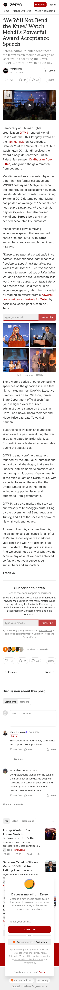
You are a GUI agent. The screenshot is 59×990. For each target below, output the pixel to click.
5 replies (18, 759)
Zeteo (44, 299)
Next (48, 672)
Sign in (52, 4)
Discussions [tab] (28, 821)
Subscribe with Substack (32, 942)
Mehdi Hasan (17, 732)
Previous (12, 672)
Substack (16, 986)
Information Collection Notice (28, 959)
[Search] (53, 821)
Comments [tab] (10, 701)
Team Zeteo (16, 69)
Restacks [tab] (24, 701)
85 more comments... (14, 804)
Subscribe (40, 4)
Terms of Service (20, 952)
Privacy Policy (39, 952)
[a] (29, 105)
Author (14, 736)
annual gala (17, 141)
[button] (6, 10)
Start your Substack (23, 980)
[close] (49, 880)
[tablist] (17, 701)
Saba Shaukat (17, 770)
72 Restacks (42, 649)
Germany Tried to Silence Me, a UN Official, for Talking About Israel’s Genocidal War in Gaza (20, 866)
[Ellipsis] (54, 732)
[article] (29, 842)
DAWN (24, 132)
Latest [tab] (15, 821)
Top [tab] (6, 821)
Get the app (42, 980)
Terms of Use (26, 956)
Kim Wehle (19, 850)
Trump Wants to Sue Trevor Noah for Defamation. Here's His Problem (19, 834)
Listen (52, 70)
